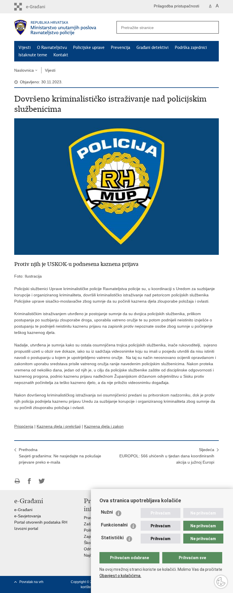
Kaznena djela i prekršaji (59, 426)
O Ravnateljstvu (52, 47)
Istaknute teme (32, 54)
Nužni (107, 512)
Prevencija (120, 47)
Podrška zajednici (191, 47)
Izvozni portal (26, 528)
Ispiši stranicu (17, 481)
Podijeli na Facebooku (29, 481)
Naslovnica (24, 70)
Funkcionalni (114, 525)
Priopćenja (23, 426)
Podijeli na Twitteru (42, 481)
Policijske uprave (89, 47)
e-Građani (23, 509)
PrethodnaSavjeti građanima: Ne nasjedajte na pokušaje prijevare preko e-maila (60, 455)
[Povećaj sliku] (116, 186)
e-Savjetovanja (27, 516)
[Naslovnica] (65, 27)
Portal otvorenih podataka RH (40, 522)
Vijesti (24, 47)
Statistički (112, 537)
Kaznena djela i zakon (104, 426)
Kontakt (60, 54)
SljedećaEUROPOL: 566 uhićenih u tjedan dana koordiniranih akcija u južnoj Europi (166, 455)
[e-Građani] (38, 7)
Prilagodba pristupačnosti (176, 6)
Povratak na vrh (31, 582)
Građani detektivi (152, 47)
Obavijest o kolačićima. (120, 575)
